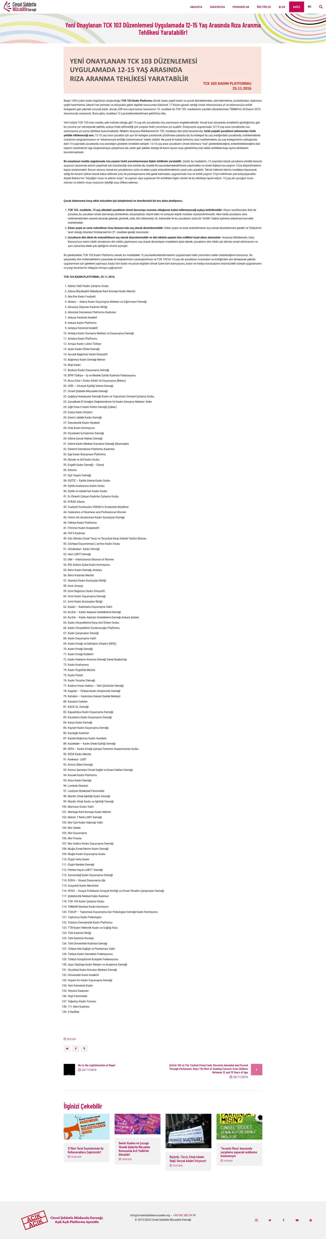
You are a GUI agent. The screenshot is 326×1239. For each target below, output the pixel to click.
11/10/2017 (228, 1160)
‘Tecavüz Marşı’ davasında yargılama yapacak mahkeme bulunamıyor (239, 1152)
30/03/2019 (76, 1156)
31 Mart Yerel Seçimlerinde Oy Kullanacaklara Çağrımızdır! (86, 1150)
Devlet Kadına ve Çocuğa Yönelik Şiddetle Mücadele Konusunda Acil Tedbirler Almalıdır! (134, 1148)
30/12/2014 (178, 1165)
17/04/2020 (127, 1159)
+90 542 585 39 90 (184, 1215)
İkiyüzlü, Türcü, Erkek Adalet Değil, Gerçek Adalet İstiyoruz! (188, 1158)
